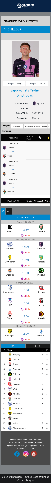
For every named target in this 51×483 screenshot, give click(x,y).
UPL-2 (9, 211)
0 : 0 (13, 151)
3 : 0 (13, 187)
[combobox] (17, 126)
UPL (3, 211)
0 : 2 (13, 169)
